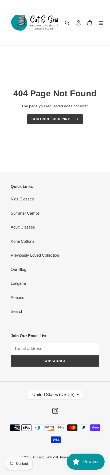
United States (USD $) (53, 394)
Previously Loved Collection (35, 255)
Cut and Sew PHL (46, 457)
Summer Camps (25, 213)
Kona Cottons (22, 241)
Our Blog (18, 269)
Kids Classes (22, 199)
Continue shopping (51, 119)
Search (17, 311)
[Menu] (101, 22)
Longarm (18, 283)
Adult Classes (23, 227)
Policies (17, 297)
